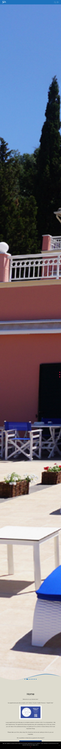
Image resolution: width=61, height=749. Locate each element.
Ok (30, 746)
